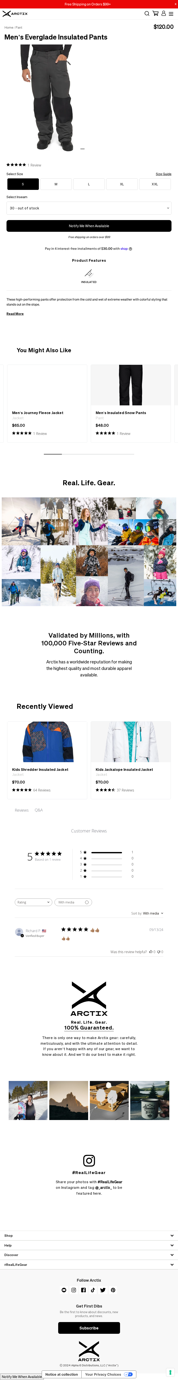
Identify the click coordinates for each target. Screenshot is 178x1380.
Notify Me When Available (89, 226)
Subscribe (89, 1327)
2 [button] (87, 150)
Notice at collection (61, 1374)
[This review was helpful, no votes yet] (150, 951)
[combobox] (33, 902)
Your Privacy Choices (103, 1374)
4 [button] (95, 150)
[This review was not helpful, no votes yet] (158, 951)
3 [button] (91, 150)
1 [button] (82, 150)
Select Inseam (17, 197)
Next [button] (167, 94)
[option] (89, 98)
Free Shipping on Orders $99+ (88, 4)
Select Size (89, 174)
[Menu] (170, 14)
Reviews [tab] (22, 810)
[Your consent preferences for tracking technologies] (170, 1372)
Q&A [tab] (39, 810)
